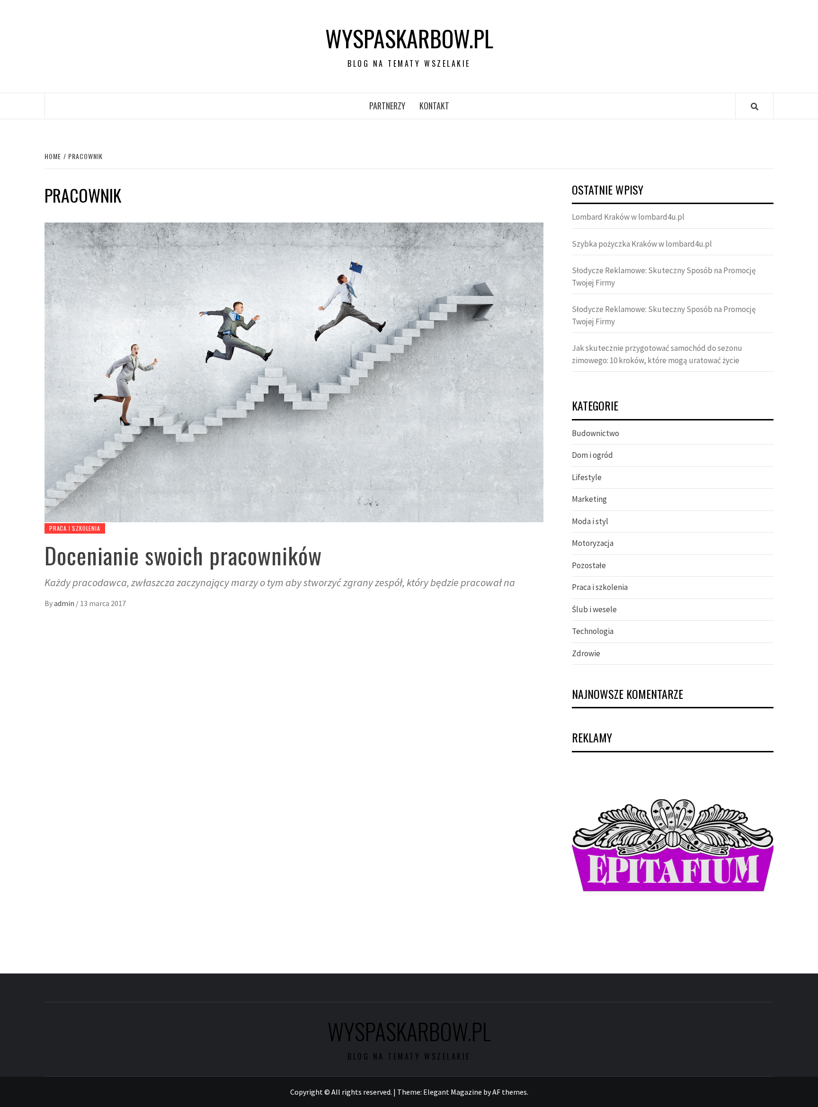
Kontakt (434, 105)
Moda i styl (590, 521)
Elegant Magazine (452, 1092)
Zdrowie (586, 653)
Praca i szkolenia (74, 528)
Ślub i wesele (594, 609)
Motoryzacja (593, 543)
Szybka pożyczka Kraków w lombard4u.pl (642, 244)
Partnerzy (387, 105)
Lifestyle (587, 477)
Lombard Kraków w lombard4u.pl (628, 217)
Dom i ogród (592, 455)
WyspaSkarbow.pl (409, 38)
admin (65, 603)
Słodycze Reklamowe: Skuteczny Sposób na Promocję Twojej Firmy (664, 276)
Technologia (593, 631)
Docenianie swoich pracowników (183, 555)
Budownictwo (595, 433)
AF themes (509, 1092)
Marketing (589, 499)
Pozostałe (589, 565)
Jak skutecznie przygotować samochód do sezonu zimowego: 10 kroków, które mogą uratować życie (657, 354)
